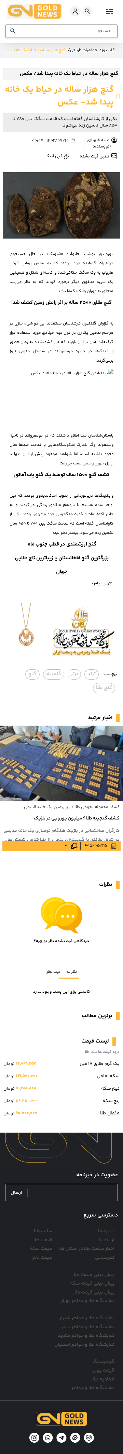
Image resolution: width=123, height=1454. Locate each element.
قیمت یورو (103, 1370)
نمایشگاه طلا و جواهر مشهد (86, 1336)
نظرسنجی (104, 1258)
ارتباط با (106, 1240)
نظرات (72, 972)
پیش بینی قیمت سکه (92, 1283)
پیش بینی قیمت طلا (94, 1275)
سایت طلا (43, 1231)
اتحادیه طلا (103, 1379)
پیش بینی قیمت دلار (93, 1292)
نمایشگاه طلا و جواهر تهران (86, 1301)
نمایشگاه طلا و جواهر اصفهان (84, 1344)
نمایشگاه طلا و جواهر (92, 1388)
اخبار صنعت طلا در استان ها (86, 1249)
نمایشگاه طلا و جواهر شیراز (86, 1318)
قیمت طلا (42, 1240)
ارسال (16, 1193)
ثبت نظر (53, 972)
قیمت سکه (41, 1249)
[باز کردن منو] (108, 11)
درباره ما (106, 1231)
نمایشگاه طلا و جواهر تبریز (87, 1327)
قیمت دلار (42, 1258)
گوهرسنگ (103, 1362)
